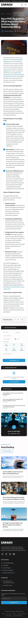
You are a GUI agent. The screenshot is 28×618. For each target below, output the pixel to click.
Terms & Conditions (18, 615)
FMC (5, 59)
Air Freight (5, 565)
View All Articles (7, 451)
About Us (9, 613)
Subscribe (13, 602)
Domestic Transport (8, 570)
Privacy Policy (9, 615)
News (3, 613)
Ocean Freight (6, 568)
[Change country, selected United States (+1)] (15, 339)
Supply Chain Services (8, 572)
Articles (8, 13)
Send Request (13, 360)
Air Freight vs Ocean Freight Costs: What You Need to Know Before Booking (13, 525)
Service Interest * (6, 341)
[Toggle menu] (25, 5)
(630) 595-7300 (6, 1)
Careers (14, 613)
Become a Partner (22, 613)
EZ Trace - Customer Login (19, 1)
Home (2, 13)
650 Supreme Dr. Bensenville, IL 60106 (8, 581)
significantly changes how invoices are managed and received (13, 74)
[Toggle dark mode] (22, 5)
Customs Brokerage (8, 563)
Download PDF (15, 381)
